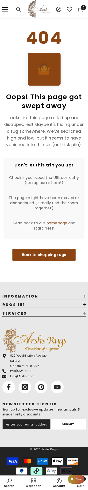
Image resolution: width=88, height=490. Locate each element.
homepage (56, 223)
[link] (9, 482)
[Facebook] (8, 387)
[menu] (5, 9)
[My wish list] (69, 9)
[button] (76, 479)
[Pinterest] (41, 387)
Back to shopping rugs (44, 254)
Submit (68, 424)
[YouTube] (57, 387)
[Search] (18, 9)
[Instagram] (25, 387)
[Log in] (59, 9)
